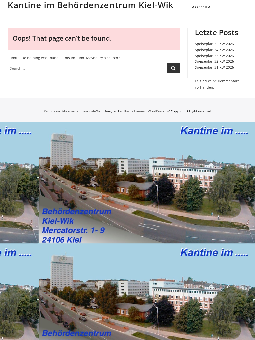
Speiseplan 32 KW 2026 (214, 61)
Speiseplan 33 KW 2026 (214, 55)
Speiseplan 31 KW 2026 (214, 67)
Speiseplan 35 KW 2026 (214, 43)
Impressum (200, 7)
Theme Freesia (134, 111)
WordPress (156, 111)
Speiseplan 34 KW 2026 (214, 49)
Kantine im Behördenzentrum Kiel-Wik (90, 5)
